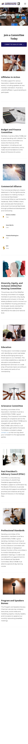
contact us (4, 432)
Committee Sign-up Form (13, 44)
